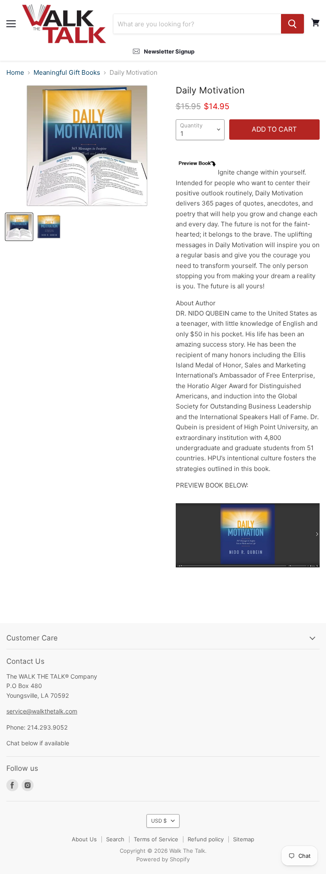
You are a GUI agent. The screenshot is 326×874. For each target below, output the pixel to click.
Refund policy (206, 839)
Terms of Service (156, 839)
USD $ (159, 821)
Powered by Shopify (163, 859)
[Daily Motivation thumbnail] (48, 226)
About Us (84, 839)
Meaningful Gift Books (67, 72)
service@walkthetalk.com (41, 711)
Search (115, 839)
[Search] (292, 24)
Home (15, 72)
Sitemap (243, 839)
